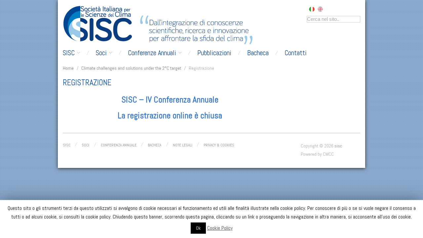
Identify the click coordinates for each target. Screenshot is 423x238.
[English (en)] (320, 8)
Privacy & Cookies (219, 145)
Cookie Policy (220, 227)
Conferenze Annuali (152, 53)
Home (68, 68)
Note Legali (182, 145)
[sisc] (99, 23)
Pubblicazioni (214, 53)
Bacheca (258, 53)
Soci (101, 53)
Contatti (296, 53)
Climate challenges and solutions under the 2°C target (131, 68)
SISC (69, 53)
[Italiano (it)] (312, 8)
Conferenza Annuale (118, 145)
